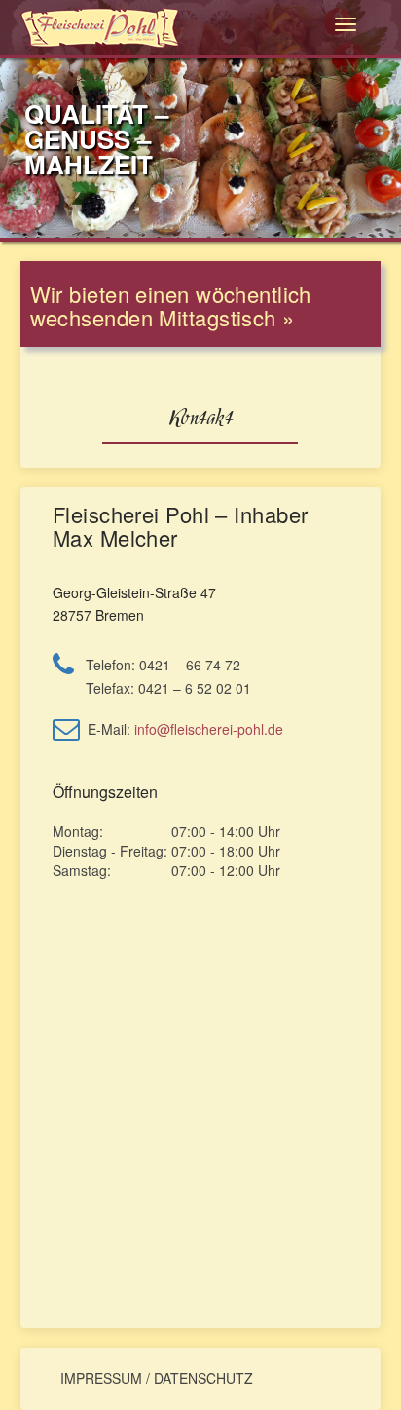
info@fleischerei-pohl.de (208, 729)
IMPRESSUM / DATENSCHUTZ (156, 1378)
